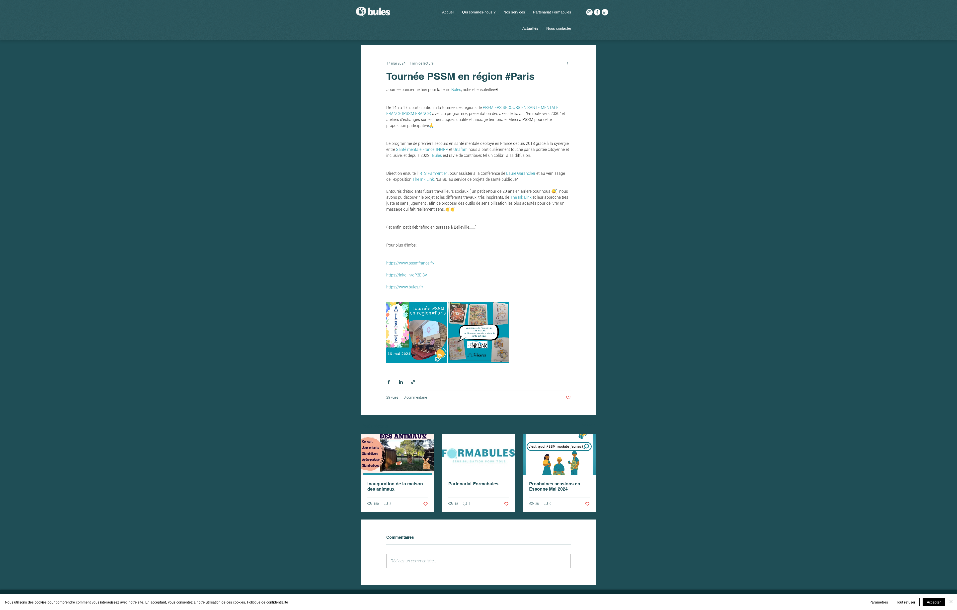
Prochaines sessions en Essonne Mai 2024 (554, 486)
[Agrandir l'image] (416, 332)
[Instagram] (589, 12)
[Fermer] (951, 602)
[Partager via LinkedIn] (401, 382)
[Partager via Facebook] (388, 382)
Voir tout (589, 425)
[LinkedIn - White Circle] (605, 12)
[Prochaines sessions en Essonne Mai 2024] (559, 454)
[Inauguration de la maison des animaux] (397, 454)
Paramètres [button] (879, 602)
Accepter (934, 602)
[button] (514, 12)
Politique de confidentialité (267, 602)
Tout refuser (905, 602)
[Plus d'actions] (568, 63)
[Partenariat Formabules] (478, 454)
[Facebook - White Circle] (597, 12)
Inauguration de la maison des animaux (395, 486)
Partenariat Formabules (473, 483)
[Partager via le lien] (413, 382)
